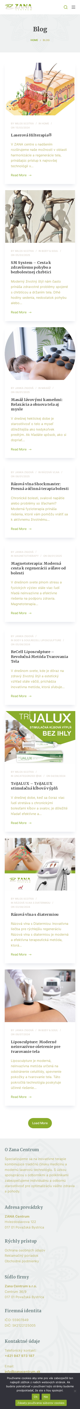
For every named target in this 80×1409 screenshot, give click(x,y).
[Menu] (73, 7)
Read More (19, 175)
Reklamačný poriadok (21, 1255)
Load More (40, 1123)
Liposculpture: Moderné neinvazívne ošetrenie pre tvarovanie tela (35, 1047)
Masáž (46, 388)
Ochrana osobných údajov (25, 1250)
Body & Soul (50, 250)
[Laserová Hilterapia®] (40, 89)
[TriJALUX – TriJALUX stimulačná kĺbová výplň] (40, 737)
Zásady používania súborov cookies (40, 1402)
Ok (36, 1396)
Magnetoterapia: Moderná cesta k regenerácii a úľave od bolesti (38, 568)
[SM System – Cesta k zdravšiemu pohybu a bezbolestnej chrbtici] (40, 216)
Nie (46, 1396)
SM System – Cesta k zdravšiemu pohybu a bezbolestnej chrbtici (31, 267)
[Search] (65, 7)
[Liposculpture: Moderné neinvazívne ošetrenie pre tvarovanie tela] (40, 995)
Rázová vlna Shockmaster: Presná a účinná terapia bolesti (40, 486)
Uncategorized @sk (28, 775)
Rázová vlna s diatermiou (32, 902)
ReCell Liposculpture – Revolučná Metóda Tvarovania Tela (39, 656)
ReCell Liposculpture (46, 640)
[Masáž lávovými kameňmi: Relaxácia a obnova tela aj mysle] (40, 353)
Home (45, 123)
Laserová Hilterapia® (31, 135)
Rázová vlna (50, 472)
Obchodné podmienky (22, 1261)
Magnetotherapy (26, 555)
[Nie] (75, 1391)
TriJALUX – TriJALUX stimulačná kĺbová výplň (34, 786)
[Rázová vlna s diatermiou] (40, 864)
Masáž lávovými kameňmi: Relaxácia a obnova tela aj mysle (37, 404)
